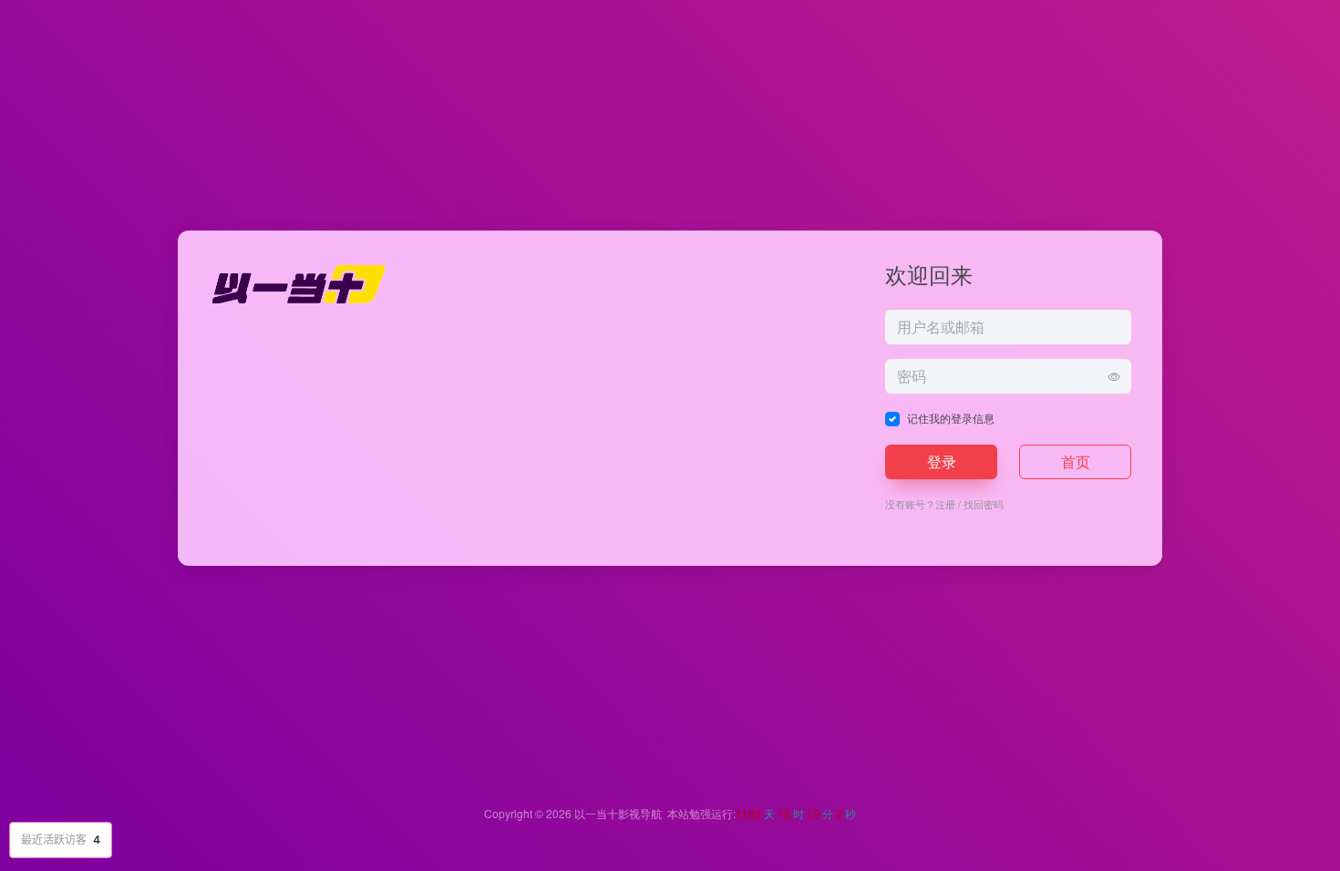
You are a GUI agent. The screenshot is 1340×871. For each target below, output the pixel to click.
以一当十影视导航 (618, 813)
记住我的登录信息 (951, 417)
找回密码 (984, 504)
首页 (1075, 461)
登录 (941, 461)
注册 (945, 504)
